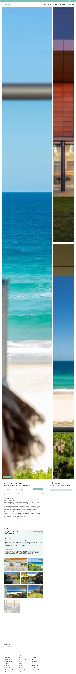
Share (41, 489)
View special (38, 532)
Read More (7, 522)
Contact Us (55, 4)
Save (36, 489)
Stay (44, 4)
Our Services (62, 4)
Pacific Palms (5, 0)
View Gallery (7, 476)
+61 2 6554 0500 (65, 0)
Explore (49, 4)
